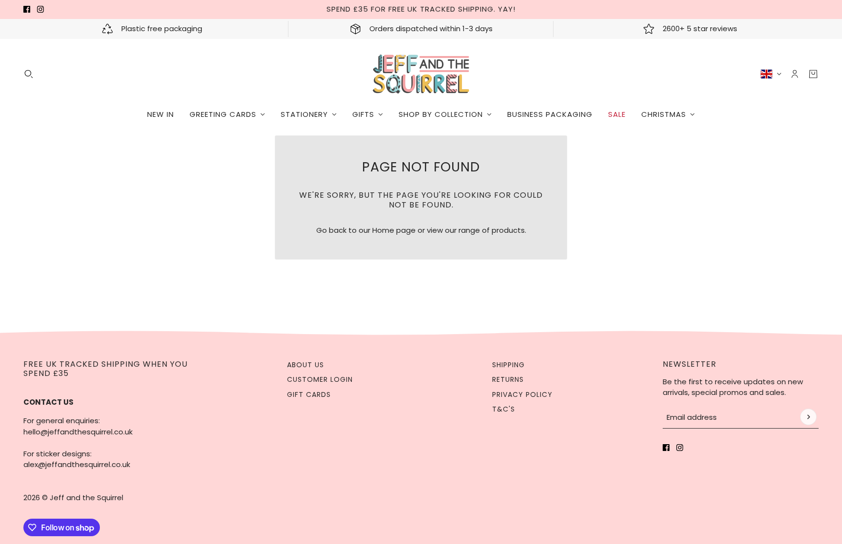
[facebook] (26, 9)
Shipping (508, 365)
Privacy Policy (522, 394)
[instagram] (40, 9)
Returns (508, 379)
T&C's (503, 409)
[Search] (28, 74)
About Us (305, 365)
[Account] (794, 74)
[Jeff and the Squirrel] (421, 74)
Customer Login (320, 379)
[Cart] (813, 74)
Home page (394, 230)
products (508, 230)
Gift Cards (309, 394)
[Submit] (808, 417)
